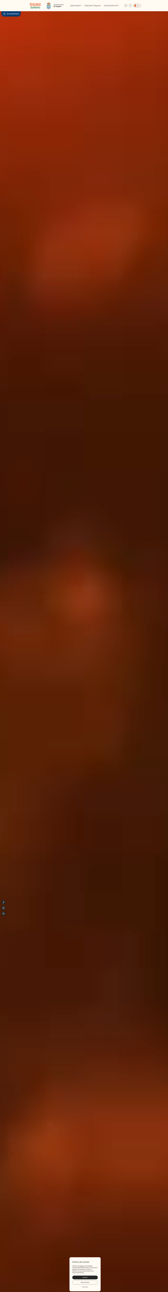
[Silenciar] (164, 1288)
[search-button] (130, 5)
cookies (81, 1266)
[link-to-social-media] (3, 902)
